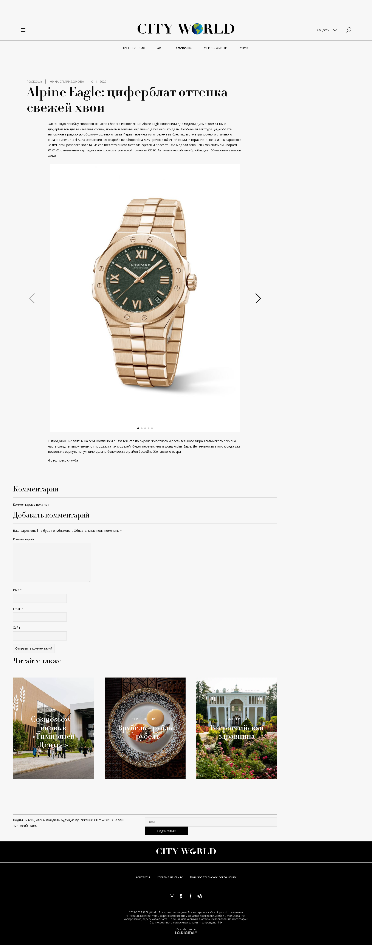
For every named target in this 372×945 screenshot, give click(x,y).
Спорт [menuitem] (245, 48)
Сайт (16, 627)
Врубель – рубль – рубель (145, 731)
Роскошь (34, 81)
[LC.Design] (186, 932)
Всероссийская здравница (237, 731)
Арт (52, 710)
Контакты (142, 877)
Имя (17, 590)
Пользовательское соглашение (213, 877)
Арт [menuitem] (160, 48)
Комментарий (23, 539)
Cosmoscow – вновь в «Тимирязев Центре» (53, 732)
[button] (138, 428)
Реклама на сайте (170, 877)
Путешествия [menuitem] (133, 48)
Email (18, 609)
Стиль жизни (143, 719)
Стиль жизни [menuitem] (215, 48)
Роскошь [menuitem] (184, 48)
